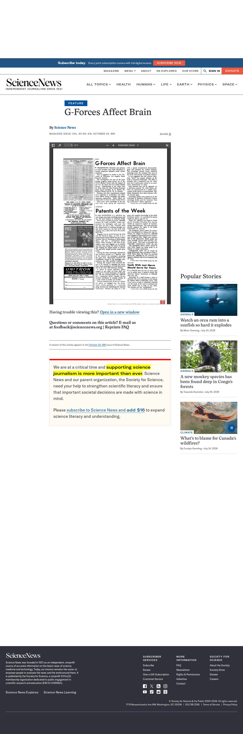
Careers (214, 678)
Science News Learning (60, 692)
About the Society (220, 665)
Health (124, 84)
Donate (232, 71)
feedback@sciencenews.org (78, 327)
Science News (65, 127)
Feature (76, 103)
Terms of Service (211, 704)
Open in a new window (119, 312)
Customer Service (153, 678)
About (146, 70)
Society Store (217, 669)
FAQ (178, 665)
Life (165, 84)
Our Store (190, 70)
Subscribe (148, 665)
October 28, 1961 (97, 344)
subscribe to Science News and (106, 410)
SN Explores (166, 70)
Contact (180, 683)
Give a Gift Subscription (156, 674)
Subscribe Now (169, 62)
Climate (186, 432)
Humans (144, 84)
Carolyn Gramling (193, 448)
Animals (186, 314)
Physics (206, 84)
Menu (129, 70)
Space (228, 84)
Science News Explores (22, 692)
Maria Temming (191, 330)
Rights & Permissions (188, 674)
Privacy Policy (230, 704)
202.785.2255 (192, 704)
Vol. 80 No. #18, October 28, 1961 (93, 133)
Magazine (111, 70)
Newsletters (183, 669)
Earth (183, 84)
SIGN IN (214, 70)
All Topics (97, 84)
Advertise (181, 678)
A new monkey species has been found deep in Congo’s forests (206, 382)
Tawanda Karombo (193, 391)
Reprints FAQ (117, 327)
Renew (146, 669)
